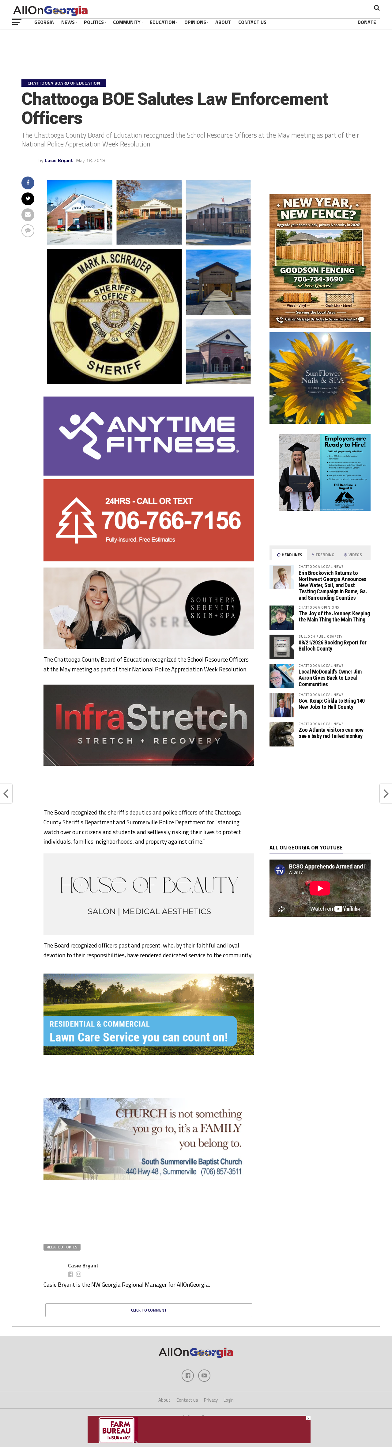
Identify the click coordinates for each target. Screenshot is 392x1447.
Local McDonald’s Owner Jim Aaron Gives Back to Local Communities (330, 677)
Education (162, 22)
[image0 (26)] (135, 805)
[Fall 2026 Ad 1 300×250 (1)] (297, 509)
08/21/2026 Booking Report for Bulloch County (332, 645)
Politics (94, 22)
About (223, 22)
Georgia (44, 22)
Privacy (211, 1399)
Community (127, 22)
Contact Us (252, 22)
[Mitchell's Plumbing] (148, 1046)
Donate (367, 22)
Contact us (187, 1399)
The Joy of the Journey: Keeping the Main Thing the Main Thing (334, 616)
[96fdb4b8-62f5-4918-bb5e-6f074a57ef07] (320, 422)
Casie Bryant (59, 160)
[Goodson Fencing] (320, 326)
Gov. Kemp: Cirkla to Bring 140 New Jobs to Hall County (332, 703)
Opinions (195, 22)
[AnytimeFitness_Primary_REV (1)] (148, 473)
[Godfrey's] (148, 559)
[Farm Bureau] (199, 1441)
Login (229, 1399)
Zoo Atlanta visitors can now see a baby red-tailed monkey (331, 733)
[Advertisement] (320, 795)
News (68, 22)
